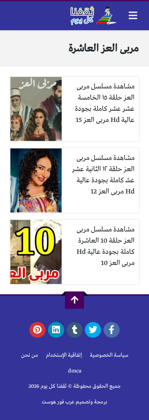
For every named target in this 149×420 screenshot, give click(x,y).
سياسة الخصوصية (109, 355)
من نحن (29, 355)
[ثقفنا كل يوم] (92, 15)
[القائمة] (133, 15)
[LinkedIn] (56, 330)
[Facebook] (111, 330)
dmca (75, 371)
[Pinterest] (37, 330)
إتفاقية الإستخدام (64, 355)
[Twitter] (93, 330)
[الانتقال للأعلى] (74, 300)
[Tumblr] (75, 330)
